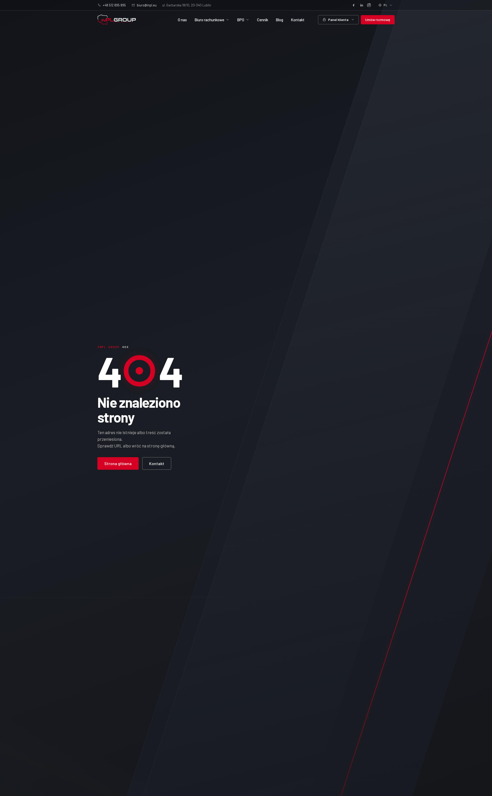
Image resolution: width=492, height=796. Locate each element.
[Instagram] (369, 5)
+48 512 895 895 (114, 5)
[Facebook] (354, 5)
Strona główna (118, 463)
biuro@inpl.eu (147, 5)
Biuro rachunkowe (209, 19)
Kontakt (297, 19)
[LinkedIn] (361, 5)
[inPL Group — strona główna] (116, 20)
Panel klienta (338, 19)
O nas (182, 19)
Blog (279, 19)
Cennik (262, 19)
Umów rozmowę (377, 19)
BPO (240, 19)
